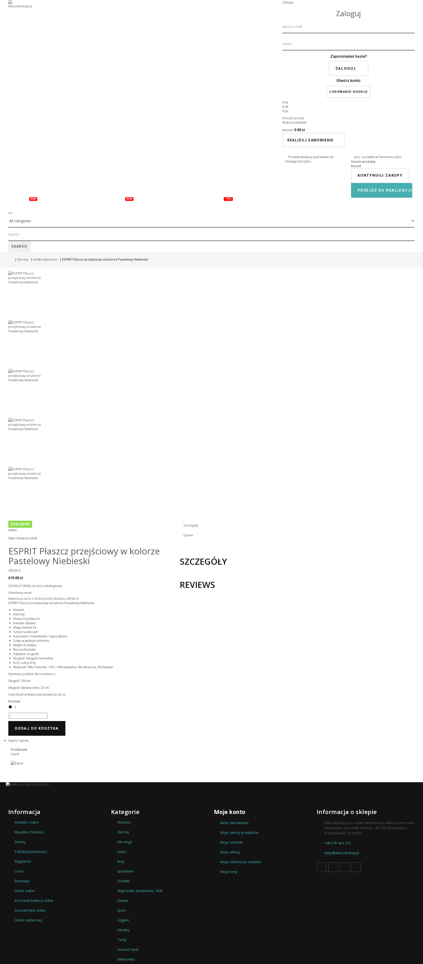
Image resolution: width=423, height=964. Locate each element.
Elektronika (126, 959)
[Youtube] (344, 867)
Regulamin (22, 861)
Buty (99, 203)
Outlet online (24, 891)
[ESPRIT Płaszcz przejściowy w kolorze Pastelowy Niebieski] (211, 295)
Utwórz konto (348, 80)
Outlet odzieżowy (28, 920)
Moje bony (228, 872)
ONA (44, 203)
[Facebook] (321, 867)
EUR (285, 106)
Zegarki (123, 920)
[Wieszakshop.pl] (20, 10)
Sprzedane (125, 871)
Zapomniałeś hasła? (348, 56)
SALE (224, 202)
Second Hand (127, 949)
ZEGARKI (173, 203)
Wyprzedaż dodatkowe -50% (140, 891)
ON (61, 203)
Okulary (146, 203)
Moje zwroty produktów (239, 832)
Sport (121, 910)
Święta (122, 900)
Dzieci (79, 203)
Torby (123, 202)
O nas (19, 871)
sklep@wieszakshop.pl (341, 853)
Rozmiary (21, 881)
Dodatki (199, 203)
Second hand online (30, 910)
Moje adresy (230, 852)
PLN (285, 111)
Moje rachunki (231, 842)
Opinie (188, 535)
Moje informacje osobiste (240, 862)
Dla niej (22, 259)
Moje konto (230, 812)
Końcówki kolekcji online (33, 900)
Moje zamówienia (234, 823)
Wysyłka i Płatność (29, 832)
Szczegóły (190, 525)
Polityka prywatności (30, 851)
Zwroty (20, 842)
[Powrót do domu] (10, 260)
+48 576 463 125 (337, 843)
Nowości (24, 202)
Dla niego (124, 842)
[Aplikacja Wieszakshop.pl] (211, 784)
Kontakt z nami (26, 822)
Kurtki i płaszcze (45, 259)
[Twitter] (333, 867)
